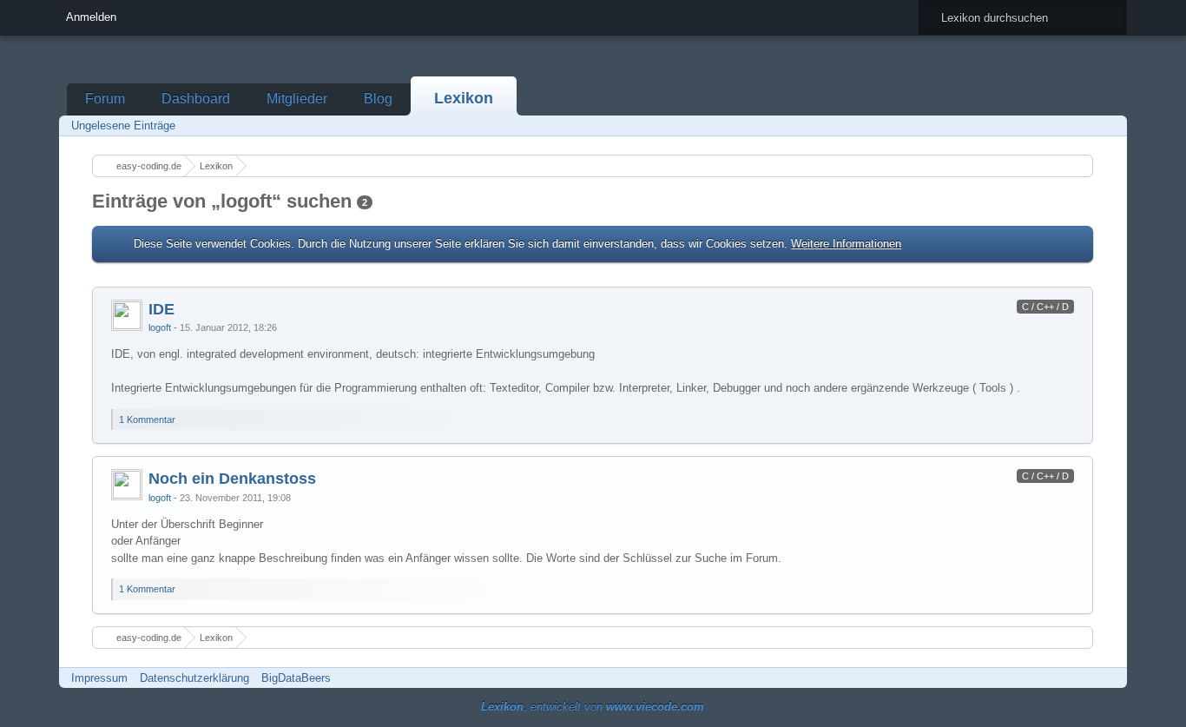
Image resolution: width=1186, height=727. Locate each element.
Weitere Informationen (846, 243)
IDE (161, 309)
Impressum (99, 677)
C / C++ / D (1045, 306)
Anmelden (91, 16)
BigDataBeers (296, 677)
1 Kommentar (147, 419)
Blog (378, 98)
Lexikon (463, 98)
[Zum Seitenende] (1108, 125)
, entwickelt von (592, 706)
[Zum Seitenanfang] (1078, 432)
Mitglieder (297, 98)
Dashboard (195, 98)
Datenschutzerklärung (194, 677)
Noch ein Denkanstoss (232, 478)
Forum (105, 98)
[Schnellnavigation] (1084, 125)
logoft (159, 327)
